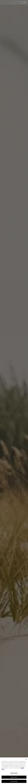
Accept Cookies (14, 781)
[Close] (26, 759)
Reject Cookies (14, 777)
